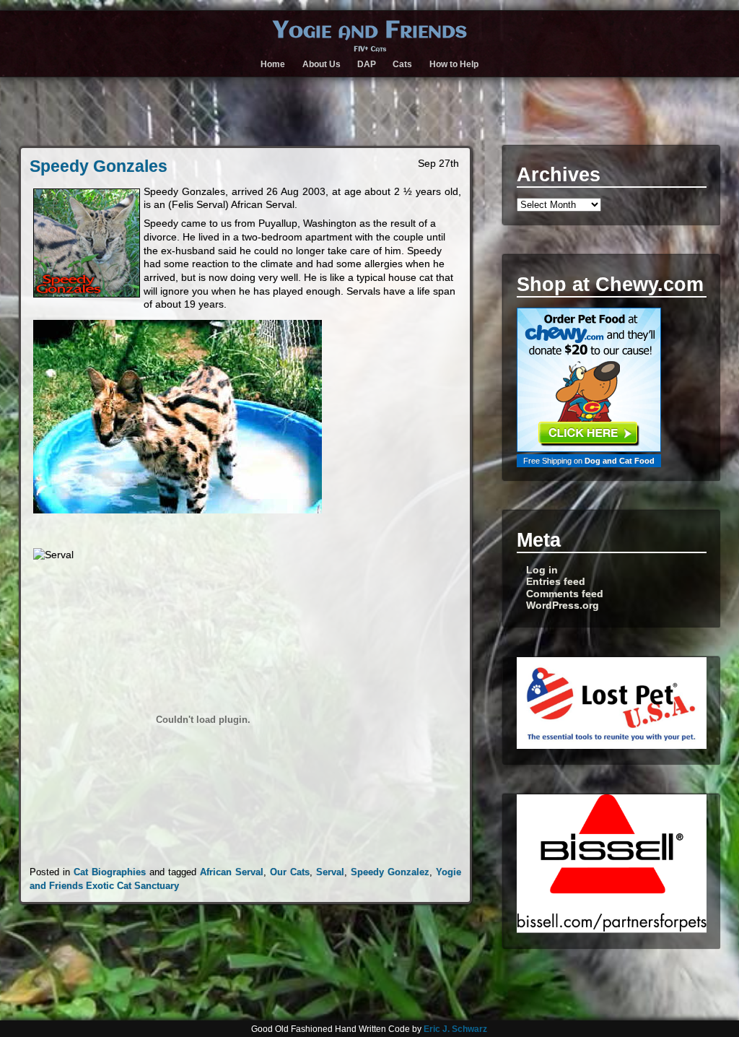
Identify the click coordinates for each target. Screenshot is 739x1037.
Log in (542, 570)
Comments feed (564, 594)
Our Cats (290, 872)
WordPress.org (562, 605)
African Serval (231, 872)
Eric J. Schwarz (455, 1029)
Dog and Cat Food (620, 460)
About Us (321, 64)
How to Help (453, 64)
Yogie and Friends (370, 31)
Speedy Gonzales (98, 166)
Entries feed (555, 581)
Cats (402, 64)
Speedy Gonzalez (390, 872)
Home (273, 64)
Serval (330, 872)
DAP (366, 64)
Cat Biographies (110, 872)
